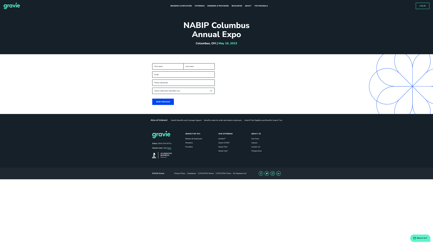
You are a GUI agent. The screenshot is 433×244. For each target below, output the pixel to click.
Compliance (191, 173)
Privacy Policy (179, 173)
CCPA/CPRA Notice (206, 173)
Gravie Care (223, 151)
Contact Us (255, 147)
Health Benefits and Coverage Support (186, 120)
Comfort (221, 138)
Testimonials (261, 6)
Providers (189, 147)
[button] (261, 173)
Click (161, 148)
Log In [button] (423, 6)
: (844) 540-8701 (162, 143)
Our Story (255, 138)
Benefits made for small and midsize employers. (223, 120)
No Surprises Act (239, 173)
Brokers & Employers (181, 6)
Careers (254, 143)
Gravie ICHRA (224, 143)
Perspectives (256, 151)
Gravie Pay (222, 147)
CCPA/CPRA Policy (223, 173)
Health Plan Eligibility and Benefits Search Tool (263, 120)
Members (189, 143)
